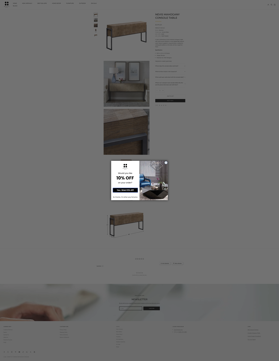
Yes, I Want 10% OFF (125, 190)
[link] (125, 166)
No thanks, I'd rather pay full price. (125, 197)
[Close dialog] (166, 162)
